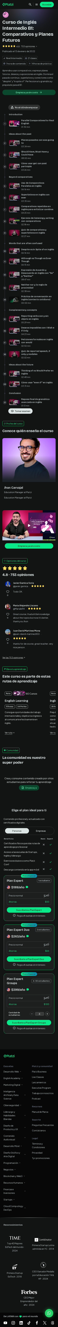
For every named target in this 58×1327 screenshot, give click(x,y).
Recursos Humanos (13, 1182)
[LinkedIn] (21, 1323)
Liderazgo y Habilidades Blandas (9, 1115)
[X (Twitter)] (45, 1323)
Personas (17, 830)
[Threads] (52, 1323)
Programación (11, 1163)
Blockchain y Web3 (13, 1176)
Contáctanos (39, 1130)
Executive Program (41, 1087)
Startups (8, 1199)
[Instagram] (13, 1323)
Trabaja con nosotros (43, 1093)
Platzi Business (39, 1071)
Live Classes (38, 1077)
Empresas (41, 830)
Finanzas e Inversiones (9, 1191)
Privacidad (37, 1152)
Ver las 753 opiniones (12, 657)
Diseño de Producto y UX (11, 1127)
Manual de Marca (40, 1111)
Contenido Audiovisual (9, 1137)
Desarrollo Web (11, 1071)
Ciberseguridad (11, 1105)
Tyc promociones (41, 1158)
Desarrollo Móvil (11, 1146)
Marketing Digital (12, 1084)
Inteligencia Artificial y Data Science (11, 1095)
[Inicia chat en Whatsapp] (49, 1313)
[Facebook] (37, 1323)
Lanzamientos (39, 1082)
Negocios (8, 1169)
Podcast (36, 1098)
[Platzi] (8, 4)
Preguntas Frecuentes (43, 1125)
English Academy (12, 1078)
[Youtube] (5, 1323)
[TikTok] (29, 1323)
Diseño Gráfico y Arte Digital (12, 1154)
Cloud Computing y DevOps (13, 1208)
